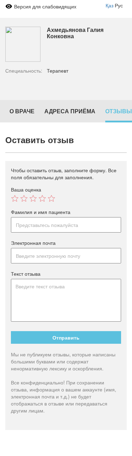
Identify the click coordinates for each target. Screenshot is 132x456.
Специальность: (23, 70)
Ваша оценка (26, 189)
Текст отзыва (25, 273)
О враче (22, 111)
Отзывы (118, 111)
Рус (119, 5)
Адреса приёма (69, 111)
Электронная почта (33, 242)
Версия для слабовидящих (45, 6)
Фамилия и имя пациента (40, 211)
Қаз (109, 5)
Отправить (66, 337)
